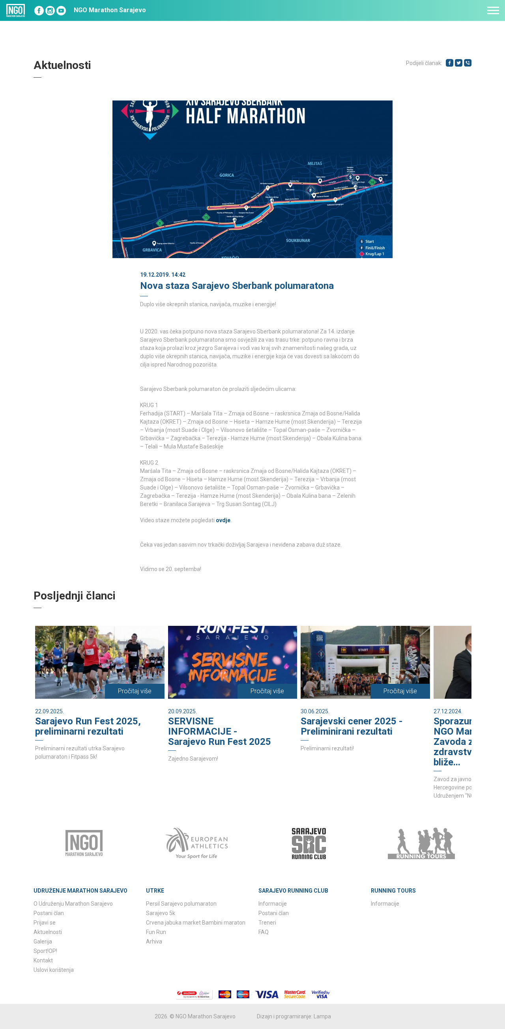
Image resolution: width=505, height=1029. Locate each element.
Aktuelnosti (48, 932)
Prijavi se (45, 922)
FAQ (263, 932)
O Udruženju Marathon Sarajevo (73, 904)
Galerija (43, 941)
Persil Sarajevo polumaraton (181, 904)
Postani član (49, 913)
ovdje (223, 520)
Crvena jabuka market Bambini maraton (195, 922)
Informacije (272, 904)
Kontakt (43, 960)
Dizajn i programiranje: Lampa (294, 1016)
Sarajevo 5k (160, 913)
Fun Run (156, 932)
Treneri (267, 922)
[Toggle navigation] (493, 10)
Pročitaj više (135, 691)
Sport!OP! (45, 951)
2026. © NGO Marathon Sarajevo (195, 1016)
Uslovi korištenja (54, 970)
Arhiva (154, 941)
